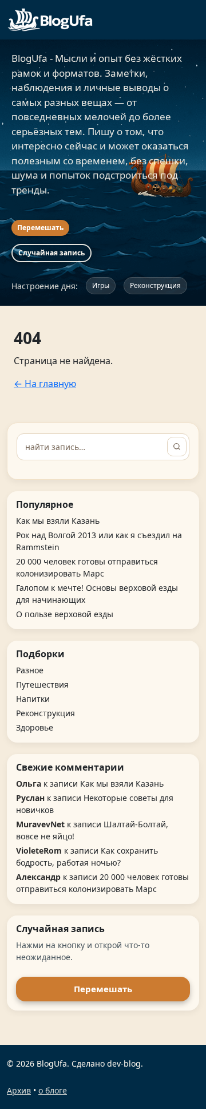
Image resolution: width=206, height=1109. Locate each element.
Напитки (33, 698)
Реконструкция (155, 285)
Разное (29, 670)
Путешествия (42, 684)
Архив (19, 1090)
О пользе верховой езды (64, 614)
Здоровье (34, 727)
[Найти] (177, 446)
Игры (100, 285)
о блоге (52, 1090)
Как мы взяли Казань (58, 520)
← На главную (45, 383)
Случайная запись (51, 253)
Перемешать (40, 227)
